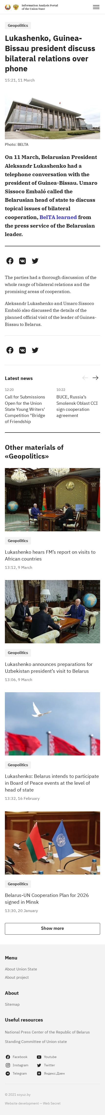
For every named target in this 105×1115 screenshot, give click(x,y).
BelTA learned (58, 217)
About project (17, 977)
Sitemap (12, 1004)
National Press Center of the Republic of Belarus (47, 1031)
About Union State (21, 968)
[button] (10, 261)
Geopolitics (18, 25)
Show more (52, 928)
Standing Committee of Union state (36, 1041)
